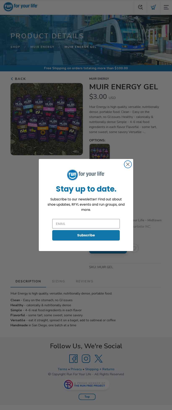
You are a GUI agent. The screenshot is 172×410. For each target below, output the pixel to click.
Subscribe (86, 235)
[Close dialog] (128, 164)
